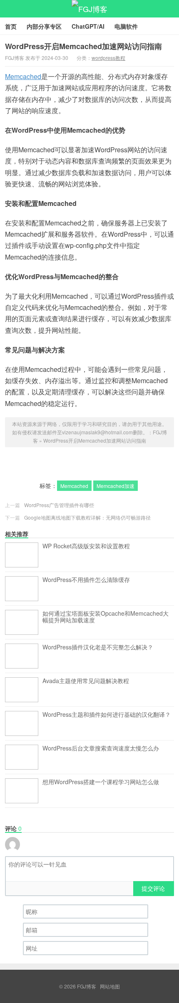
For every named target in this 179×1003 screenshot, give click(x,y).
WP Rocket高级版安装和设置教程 (86, 546)
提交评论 (153, 888)
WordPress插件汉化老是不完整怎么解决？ (97, 647)
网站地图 (110, 986)
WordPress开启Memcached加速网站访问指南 (83, 46)
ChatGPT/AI (88, 26)
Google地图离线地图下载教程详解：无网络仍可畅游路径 (87, 517)
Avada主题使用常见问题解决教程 (85, 681)
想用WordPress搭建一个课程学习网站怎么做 (100, 782)
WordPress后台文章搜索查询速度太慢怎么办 (100, 748)
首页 (11, 26)
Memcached (23, 76)
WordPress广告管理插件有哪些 (59, 504)
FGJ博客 (89, 8)
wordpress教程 (108, 57)
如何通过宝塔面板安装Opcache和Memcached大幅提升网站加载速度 (105, 617)
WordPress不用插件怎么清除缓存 (86, 580)
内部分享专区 (44, 26)
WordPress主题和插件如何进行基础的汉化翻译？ (106, 714)
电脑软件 (126, 26)
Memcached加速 (115, 485)
